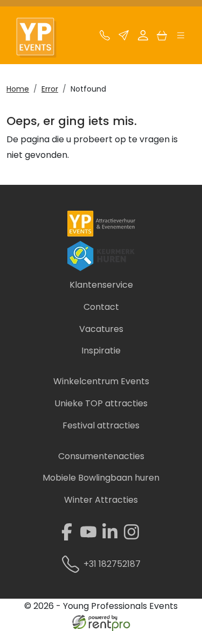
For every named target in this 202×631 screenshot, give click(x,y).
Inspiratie (101, 350)
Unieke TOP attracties (101, 403)
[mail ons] (124, 38)
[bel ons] (105, 38)
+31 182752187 (112, 564)
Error (49, 89)
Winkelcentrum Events (101, 381)
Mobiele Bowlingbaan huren (101, 477)
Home (17, 89)
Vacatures (101, 329)
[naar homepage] (42, 38)
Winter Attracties (101, 500)
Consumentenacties (101, 456)
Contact (101, 307)
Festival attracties (101, 425)
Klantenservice (101, 285)
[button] (181, 38)
